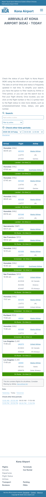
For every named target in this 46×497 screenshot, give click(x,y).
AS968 (20, 229)
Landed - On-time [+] (23, 162)
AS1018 (21, 151)
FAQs (25, 485)
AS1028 (21, 181)
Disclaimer (26, 492)
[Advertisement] (23, 52)
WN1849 (21, 266)
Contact (33, 492)
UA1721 (21, 277)
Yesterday (6, 393)
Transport (6, 482)
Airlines (5, 479)
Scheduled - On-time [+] (23, 259)
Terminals (27, 467)
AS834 (20, 318)
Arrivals (5, 470)
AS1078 (21, 300)
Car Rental (27, 470)
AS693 (20, 240)
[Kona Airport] (5, 10)
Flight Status (7, 476)
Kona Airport (24, 11)
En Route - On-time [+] (23, 233)
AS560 (20, 363)
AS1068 (21, 251)
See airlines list (22, 384)
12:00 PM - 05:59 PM (10, 403)
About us (40, 492)
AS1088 (21, 329)
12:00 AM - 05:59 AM (10, 400)
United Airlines (35, 277)
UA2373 (21, 344)
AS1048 (21, 214)
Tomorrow (20, 393)
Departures (7, 473)
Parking (26, 482)
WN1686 (21, 170)
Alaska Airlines (35, 151)
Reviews (6, 485)
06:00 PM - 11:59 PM (27, 403)
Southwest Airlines (35, 170)
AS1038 (21, 199)
